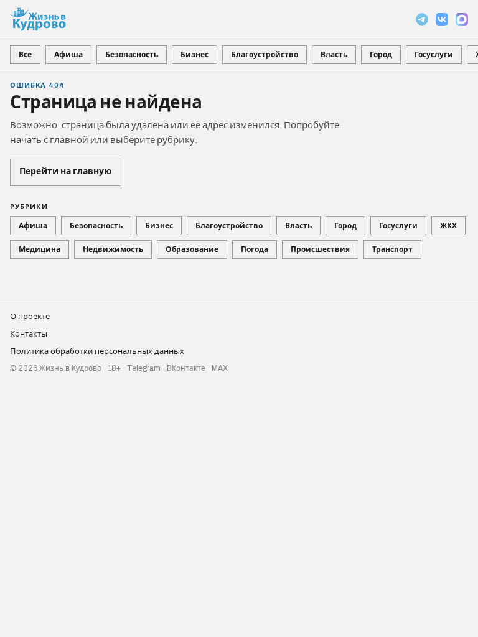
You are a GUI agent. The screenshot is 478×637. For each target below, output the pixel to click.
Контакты (28, 334)
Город (381, 54)
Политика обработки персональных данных (97, 351)
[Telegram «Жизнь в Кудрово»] (422, 19)
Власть (334, 54)
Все (25, 54)
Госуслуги (434, 54)
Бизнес (194, 54)
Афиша (68, 54)
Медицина (39, 249)
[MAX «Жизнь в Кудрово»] (462, 19)
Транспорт (392, 249)
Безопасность (131, 54)
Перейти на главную (65, 171)
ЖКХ (448, 225)
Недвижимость (113, 249)
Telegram (144, 368)
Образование (192, 249)
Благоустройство (264, 54)
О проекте (30, 316)
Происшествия (320, 249)
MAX (220, 368)
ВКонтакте (186, 368)
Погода (254, 249)
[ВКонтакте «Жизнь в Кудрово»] (442, 19)
